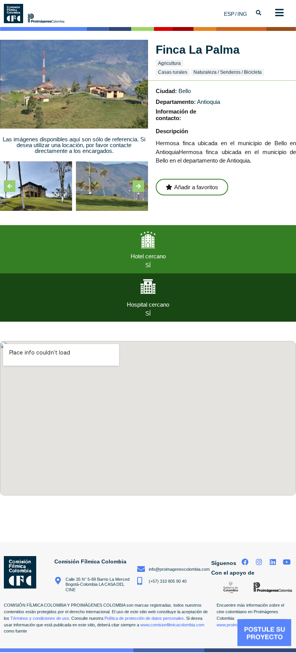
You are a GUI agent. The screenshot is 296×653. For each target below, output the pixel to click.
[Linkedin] (272, 561)
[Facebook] (245, 561)
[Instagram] (259, 561)
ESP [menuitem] (229, 14)
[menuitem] (230, 14)
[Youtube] (286, 561)
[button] (9, 186)
